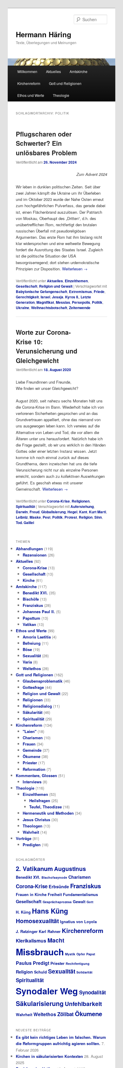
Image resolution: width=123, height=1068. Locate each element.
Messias (63, 302)
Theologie (61, 95)
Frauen (29, 744)
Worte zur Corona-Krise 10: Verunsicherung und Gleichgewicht (46, 346)
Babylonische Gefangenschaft (41, 291)
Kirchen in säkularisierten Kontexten (49, 1056)
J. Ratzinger (27, 931)
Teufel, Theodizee (45, 807)
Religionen (81, 501)
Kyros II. (72, 297)
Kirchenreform (28, 83)
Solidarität (84, 972)
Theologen (32, 826)
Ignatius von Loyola (78, 921)
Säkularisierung (40, 1003)
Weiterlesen (74, 269)
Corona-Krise (58, 501)
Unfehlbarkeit (83, 1003)
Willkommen (27, 71)
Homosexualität (37, 921)
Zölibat (65, 1014)
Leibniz (22, 517)
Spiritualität (25, 506)
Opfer (80, 954)
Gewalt (79, 901)
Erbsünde (59, 886)
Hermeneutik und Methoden (48, 813)
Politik (97, 302)
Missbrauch (40, 951)
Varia (27, 662)
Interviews (32, 782)
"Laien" (29, 731)
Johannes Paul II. (39, 611)
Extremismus (80, 291)
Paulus (24, 963)
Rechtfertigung (78, 963)
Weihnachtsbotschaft (49, 307)
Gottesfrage (33, 687)
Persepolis (81, 302)
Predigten (32, 844)
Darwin (22, 511)
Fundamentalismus (80, 894)
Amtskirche (78, 71)
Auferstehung (82, 506)
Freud (34, 511)
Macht (55, 940)
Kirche (29, 580)
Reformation (34, 769)
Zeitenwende (79, 307)
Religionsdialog (37, 706)
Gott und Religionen (65, 83)
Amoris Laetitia (37, 637)
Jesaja (57, 297)
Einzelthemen (76, 280)
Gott (90, 902)
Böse (27, 649)
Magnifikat (45, 302)
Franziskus (33, 605)
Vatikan (29, 624)
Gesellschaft (26, 286)
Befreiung (32, 643)
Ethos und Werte (30, 95)
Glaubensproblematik (42, 681)
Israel (45, 297)
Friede (99, 291)
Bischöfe (31, 599)
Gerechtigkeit (27, 297)
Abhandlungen (29, 548)
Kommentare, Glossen (36, 775)
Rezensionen (35, 555)
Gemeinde (32, 750)
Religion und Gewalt (56, 286)
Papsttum (31, 618)
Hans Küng (50, 911)
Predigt (41, 963)
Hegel (72, 511)
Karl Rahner (50, 931)
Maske (35, 517)
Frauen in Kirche (31, 894)
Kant (83, 511)
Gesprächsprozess (57, 902)
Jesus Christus (36, 819)
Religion (86, 517)
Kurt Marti (97, 511)
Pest (46, 517)
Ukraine (22, 307)
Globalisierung (53, 511)
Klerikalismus (31, 940)
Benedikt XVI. (35, 593)
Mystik (70, 954)
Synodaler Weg (47, 991)
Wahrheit (31, 832)
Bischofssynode (54, 877)
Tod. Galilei (25, 522)
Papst (90, 954)
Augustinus (70, 868)
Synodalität (92, 992)
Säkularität (32, 712)
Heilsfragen (39, 800)
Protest (70, 517)
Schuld (40, 972)
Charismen (33, 737)
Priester (30, 762)
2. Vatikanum (34, 868)
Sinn (98, 517)
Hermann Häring (43, 34)
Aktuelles (53, 71)
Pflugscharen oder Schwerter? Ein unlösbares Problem (46, 143)
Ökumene (31, 756)
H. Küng (23, 912)
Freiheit (55, 894)
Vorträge (23, 838)
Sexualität (32, 655)
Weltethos (32, 668)
